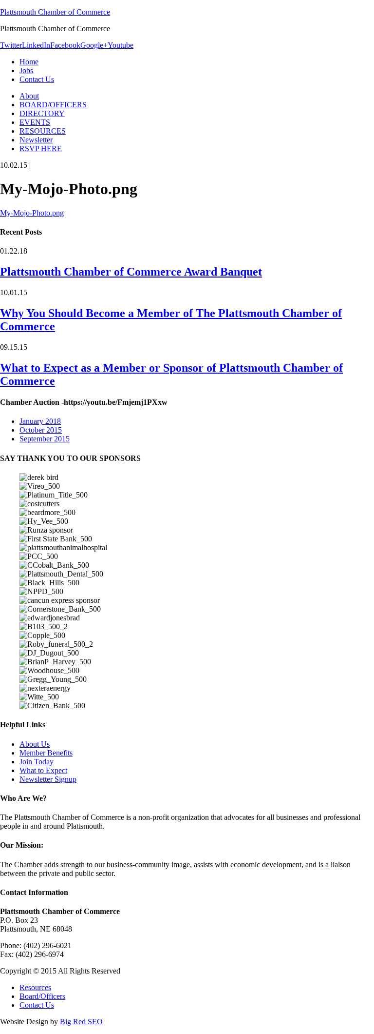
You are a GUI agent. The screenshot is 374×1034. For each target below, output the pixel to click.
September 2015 (44, 439)
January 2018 (40, 421)
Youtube (120, 45)
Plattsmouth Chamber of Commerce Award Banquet (131, 271)
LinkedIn (36, 45)
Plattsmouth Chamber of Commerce (55, 12)
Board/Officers (42, 996)
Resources (35, 987)
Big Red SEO (81, 1021)
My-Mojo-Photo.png (32, 213)
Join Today (36, 761)
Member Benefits (46, 753)
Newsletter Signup (47, 779)
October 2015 (40, 430)
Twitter (11, 45)
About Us (34, 744)
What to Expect (43, 770)
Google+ (94, 45)
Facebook (65, 45)
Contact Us (36, 1005)
